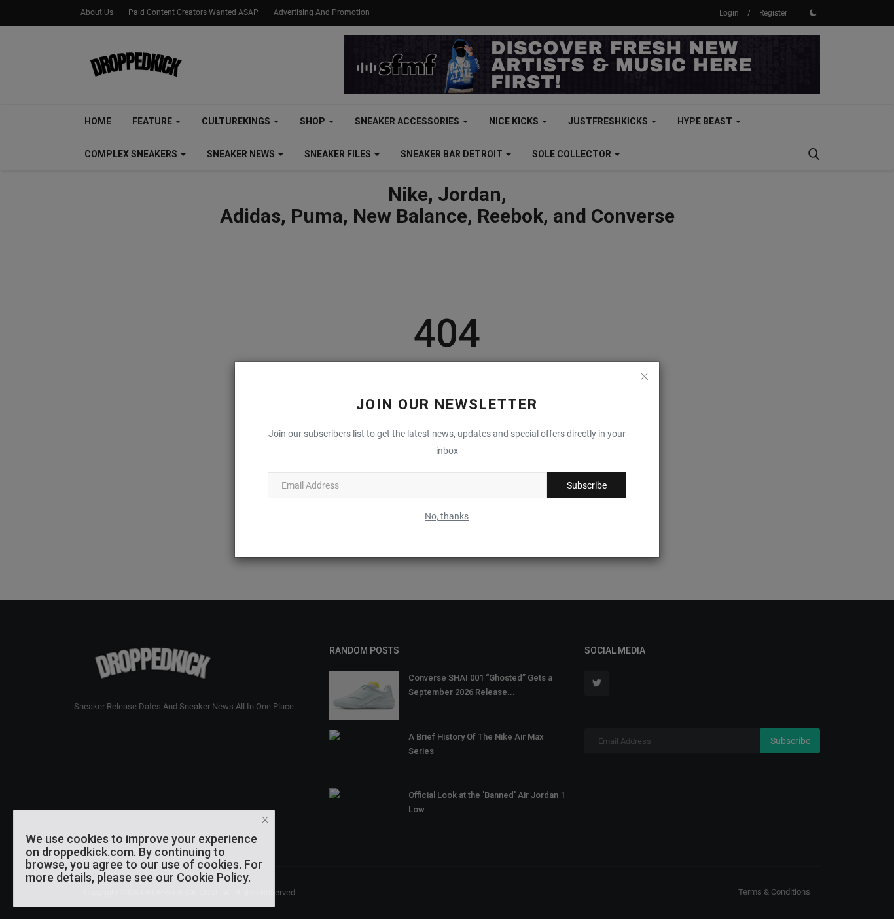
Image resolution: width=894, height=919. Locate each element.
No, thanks (447, 516)
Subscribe (587, 485)
